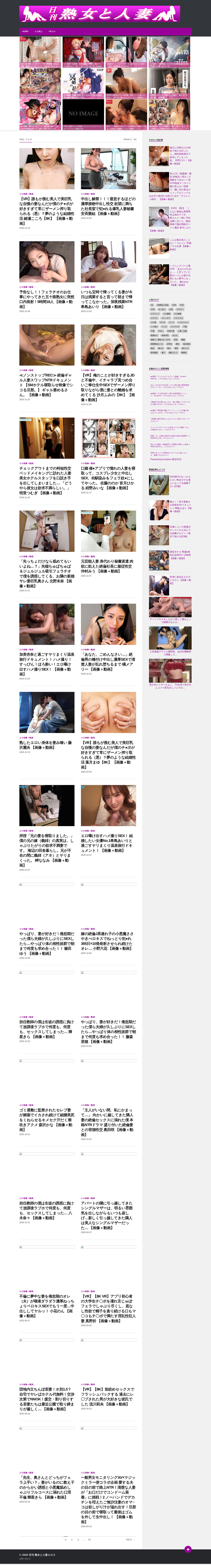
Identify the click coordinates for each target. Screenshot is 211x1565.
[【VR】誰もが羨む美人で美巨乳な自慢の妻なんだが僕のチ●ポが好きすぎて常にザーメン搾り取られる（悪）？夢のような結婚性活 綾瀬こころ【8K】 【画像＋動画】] (46, 168)
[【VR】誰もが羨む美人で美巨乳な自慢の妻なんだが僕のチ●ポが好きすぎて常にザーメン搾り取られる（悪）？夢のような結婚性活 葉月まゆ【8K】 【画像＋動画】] (108, 712)
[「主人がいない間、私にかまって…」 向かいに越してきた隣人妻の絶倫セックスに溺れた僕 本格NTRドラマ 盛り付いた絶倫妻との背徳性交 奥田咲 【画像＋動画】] (108, 1080)
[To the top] (188, 1549)
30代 (182, 305)
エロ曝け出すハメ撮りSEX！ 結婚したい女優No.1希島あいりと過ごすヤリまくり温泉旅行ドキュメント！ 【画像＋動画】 (107, 843)
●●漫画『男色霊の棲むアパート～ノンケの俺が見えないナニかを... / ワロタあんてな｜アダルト (169, 411)
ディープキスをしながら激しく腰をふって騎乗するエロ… (170, 620)
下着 (185, 326)
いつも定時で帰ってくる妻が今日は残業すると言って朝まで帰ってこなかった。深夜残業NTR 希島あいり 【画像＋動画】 (106, 299)
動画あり (154, 335)
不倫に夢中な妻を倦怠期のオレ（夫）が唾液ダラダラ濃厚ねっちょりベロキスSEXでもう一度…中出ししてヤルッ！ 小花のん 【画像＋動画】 (46, 1306)
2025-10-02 (24, 1041)
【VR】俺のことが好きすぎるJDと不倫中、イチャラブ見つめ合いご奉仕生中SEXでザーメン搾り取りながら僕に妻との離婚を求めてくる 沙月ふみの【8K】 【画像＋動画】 (108, 387)
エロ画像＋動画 (26, 194)
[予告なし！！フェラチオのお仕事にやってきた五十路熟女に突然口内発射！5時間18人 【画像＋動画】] (46, 261)
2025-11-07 (86, 576)
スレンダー (166, 318)
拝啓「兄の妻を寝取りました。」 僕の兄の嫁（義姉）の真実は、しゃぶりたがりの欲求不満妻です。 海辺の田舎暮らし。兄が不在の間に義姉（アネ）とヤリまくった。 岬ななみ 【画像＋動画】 (46, 850)
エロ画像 (177, 314)
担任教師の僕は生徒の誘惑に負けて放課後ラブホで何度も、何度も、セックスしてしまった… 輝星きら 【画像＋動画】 (46, 1029)
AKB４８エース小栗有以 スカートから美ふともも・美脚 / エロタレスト (168, 454)
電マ (163, 352)
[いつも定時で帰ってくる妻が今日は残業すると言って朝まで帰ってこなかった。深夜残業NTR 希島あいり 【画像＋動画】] (108, 261)
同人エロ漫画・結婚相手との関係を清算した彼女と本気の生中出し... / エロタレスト (170, 445)
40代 (153, 309)
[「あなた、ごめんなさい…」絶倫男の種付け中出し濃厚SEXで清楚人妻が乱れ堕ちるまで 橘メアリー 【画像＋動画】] (108, 624)
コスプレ (154, 318)
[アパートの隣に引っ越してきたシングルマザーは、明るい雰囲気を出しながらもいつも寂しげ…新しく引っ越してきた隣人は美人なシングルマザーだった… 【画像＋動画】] (108, 1173)
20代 (174, 305)
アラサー (180, 309)
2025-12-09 (86, 218)
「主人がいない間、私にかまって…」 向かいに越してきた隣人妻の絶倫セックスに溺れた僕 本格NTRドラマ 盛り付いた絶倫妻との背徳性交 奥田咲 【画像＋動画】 (107, 1122)
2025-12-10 (24, 228)
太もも (175, 335)
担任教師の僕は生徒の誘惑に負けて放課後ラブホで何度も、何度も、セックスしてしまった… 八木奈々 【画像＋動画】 (46, 1210)
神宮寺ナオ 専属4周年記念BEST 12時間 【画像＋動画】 (180, 555)
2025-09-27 (86, 1232)
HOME (25, 31)
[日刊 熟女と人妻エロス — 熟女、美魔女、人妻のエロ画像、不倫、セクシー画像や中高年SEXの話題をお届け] (105, 14)
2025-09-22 (86, 1408)
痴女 (152, 348)
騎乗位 (184, 352)
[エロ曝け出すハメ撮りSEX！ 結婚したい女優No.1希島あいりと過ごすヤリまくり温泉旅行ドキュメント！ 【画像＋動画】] (108, 805)
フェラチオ (175, 326)
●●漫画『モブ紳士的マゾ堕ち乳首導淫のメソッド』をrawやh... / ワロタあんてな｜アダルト (168, 395)
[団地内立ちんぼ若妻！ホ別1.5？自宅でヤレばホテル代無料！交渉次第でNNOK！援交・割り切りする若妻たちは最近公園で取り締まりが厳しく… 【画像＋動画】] (46, 1359)
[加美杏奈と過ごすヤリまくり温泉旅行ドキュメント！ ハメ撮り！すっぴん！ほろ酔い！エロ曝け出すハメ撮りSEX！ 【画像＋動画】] (46, 624)
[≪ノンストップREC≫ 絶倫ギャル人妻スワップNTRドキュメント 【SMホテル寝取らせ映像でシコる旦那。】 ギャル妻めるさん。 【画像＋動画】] (46, 345)
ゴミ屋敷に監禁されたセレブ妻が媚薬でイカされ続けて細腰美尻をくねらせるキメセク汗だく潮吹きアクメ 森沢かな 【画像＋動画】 (46, 1120)
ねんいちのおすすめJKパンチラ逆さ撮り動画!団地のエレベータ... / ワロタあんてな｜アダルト (169, 386)
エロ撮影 (166, 314)
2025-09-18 (86, 1526)
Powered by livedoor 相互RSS (165, 459)
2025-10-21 (86, 674)
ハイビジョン (183, 322)
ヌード (171, 322)
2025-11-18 (24, 497)
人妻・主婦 (182, 331)
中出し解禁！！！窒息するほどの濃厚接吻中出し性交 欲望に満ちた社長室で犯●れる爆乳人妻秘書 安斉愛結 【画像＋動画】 (108, 206)
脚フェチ (185, 348)
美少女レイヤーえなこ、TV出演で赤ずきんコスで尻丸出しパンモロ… (170, 686)
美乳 (176, 348)
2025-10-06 (24, 958)
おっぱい (162, 309)
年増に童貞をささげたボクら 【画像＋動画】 (180, 580)
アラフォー (155, 314)
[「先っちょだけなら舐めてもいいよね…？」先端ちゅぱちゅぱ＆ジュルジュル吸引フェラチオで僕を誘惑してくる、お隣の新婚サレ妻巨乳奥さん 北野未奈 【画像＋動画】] (46, 531)
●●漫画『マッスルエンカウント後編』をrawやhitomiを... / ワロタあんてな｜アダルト (168, 377)
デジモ (162, 322)
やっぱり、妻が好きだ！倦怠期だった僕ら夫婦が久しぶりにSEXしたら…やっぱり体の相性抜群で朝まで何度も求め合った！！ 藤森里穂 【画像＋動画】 (108, 1032)
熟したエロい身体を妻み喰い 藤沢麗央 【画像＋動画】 (45, 745)
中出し (160, 331)
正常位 (169, 344)
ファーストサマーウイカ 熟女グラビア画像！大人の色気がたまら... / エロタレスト (169, 428)
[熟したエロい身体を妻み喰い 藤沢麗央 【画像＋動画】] (46, 712)
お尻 (171, 309)
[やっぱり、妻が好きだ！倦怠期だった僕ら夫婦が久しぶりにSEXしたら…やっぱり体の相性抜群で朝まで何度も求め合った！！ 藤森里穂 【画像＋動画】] (108, 991)
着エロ (160, 348)
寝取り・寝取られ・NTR (160, 340)
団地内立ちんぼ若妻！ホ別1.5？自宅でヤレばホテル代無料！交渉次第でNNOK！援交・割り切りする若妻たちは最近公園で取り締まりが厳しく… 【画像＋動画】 (46, 1399)
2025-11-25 (24, 399)
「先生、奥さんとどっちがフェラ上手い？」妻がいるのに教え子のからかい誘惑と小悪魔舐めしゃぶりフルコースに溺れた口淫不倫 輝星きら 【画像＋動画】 (46, 1487)
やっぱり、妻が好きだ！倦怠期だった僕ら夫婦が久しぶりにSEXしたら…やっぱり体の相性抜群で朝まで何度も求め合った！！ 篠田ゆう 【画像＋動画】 (46, 943)
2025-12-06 (24, 311)
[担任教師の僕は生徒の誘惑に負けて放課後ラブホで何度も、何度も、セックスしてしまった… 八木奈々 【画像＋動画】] (46, 1173)
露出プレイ (173, 352)
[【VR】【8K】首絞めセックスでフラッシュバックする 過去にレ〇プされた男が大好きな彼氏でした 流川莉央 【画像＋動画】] (108, 1359)
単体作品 (165, 335)
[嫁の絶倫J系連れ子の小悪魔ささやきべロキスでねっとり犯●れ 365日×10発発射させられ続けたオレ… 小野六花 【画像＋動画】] (108, 903)
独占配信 (186, 344)
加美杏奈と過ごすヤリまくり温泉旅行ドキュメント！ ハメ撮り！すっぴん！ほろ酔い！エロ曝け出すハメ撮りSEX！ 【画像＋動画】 (46, 664)
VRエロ (52, 31)
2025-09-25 (86, 1325)
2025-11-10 (24, 590)
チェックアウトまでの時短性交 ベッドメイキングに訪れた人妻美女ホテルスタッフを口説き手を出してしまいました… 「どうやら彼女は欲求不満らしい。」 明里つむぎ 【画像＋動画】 (45, 480)
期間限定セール (157, 344)
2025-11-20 (86, 404)
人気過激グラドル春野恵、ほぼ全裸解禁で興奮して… (170, 653)
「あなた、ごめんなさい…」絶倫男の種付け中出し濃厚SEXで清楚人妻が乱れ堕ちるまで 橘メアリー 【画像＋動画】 (108, 661)
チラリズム (178, 318)
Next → (130, 1540)
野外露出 (154, 352)
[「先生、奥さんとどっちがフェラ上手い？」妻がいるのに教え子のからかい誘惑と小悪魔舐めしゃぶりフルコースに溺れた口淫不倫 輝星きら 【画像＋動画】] (46, 1447)
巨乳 (176, 340)
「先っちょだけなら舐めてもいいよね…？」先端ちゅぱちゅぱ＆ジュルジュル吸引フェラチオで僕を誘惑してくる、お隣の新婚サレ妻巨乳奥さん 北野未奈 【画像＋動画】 (46, 573)
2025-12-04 (86, 311)
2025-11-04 (24, 678)
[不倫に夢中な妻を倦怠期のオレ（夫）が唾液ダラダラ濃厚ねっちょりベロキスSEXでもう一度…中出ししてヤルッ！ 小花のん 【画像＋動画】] (46, 1266)
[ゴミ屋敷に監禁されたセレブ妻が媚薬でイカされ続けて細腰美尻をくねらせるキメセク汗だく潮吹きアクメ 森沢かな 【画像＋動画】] (46, 1080)
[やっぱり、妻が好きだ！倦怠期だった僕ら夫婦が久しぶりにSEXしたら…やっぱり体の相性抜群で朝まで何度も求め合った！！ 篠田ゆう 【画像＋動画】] (46, 903)
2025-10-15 (24, 752)
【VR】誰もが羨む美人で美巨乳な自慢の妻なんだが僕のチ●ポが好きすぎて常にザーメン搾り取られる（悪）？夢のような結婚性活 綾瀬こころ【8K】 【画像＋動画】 (46, 211)
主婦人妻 (170, 331)
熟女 (177, 344)
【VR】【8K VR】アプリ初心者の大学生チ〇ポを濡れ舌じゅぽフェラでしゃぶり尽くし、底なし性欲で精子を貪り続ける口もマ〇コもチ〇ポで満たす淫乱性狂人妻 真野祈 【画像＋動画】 (108, 1308)
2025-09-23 (24, 1413)
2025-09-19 (24, 1502)
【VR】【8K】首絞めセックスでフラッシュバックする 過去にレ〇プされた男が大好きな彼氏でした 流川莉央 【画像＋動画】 (107, 1396)
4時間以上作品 (163, 305)
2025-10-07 (24, 870)
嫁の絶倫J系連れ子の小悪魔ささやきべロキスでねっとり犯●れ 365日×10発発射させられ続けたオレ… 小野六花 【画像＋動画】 (107, 941)
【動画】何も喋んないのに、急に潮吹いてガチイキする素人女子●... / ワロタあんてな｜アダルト (170, 403)
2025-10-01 (24, 1134)
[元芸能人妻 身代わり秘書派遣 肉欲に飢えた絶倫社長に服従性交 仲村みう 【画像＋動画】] (108, 531)
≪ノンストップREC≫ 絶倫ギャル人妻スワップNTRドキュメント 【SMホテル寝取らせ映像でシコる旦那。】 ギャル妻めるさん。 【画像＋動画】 (46, 385)
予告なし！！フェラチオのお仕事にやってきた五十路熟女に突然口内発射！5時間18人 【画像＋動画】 (46, 299)
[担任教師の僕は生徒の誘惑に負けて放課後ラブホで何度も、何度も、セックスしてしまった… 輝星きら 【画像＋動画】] (46, 991)
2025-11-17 (86, 492)
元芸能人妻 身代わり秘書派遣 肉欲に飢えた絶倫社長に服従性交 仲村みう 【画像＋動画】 (107, 566)
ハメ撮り (154, 326)
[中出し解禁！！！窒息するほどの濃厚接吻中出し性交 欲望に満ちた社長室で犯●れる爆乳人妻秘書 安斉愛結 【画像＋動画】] (108, 168)
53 (89, 1540)
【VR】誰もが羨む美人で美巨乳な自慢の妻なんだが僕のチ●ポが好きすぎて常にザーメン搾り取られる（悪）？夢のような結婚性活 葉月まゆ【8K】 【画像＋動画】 (108, 755)
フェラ (164, 326)
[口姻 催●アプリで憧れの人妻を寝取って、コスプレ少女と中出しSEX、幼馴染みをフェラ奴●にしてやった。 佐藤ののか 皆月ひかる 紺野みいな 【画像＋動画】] (108, 438)
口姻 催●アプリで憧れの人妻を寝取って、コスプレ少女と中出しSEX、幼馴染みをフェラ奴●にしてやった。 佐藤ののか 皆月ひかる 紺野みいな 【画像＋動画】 (108, 478)
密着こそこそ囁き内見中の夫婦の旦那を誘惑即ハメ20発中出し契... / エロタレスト (170, 437)
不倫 (152, 331)
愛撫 (183, 340)
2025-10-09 (86, 772)
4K (152, 305)
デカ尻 (153, 322)
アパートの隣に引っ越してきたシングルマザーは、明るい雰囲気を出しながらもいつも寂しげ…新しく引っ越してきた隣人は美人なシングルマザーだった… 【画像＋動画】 (107, 1215)
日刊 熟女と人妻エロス (42, 1555)
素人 (169, 348)
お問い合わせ (25, 1559)
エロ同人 (39, 31)
